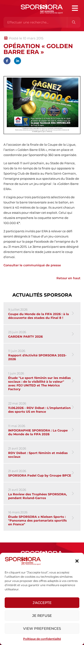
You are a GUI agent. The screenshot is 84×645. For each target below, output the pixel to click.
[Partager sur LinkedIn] (17, 60)
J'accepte (42, 602)
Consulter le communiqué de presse (32, 265)
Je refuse (42, 615)
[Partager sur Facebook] (7, 60)
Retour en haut (68, 278)
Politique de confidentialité (42, 639)
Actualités (15, 33)
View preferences (42, 628)
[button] (77, 561)
